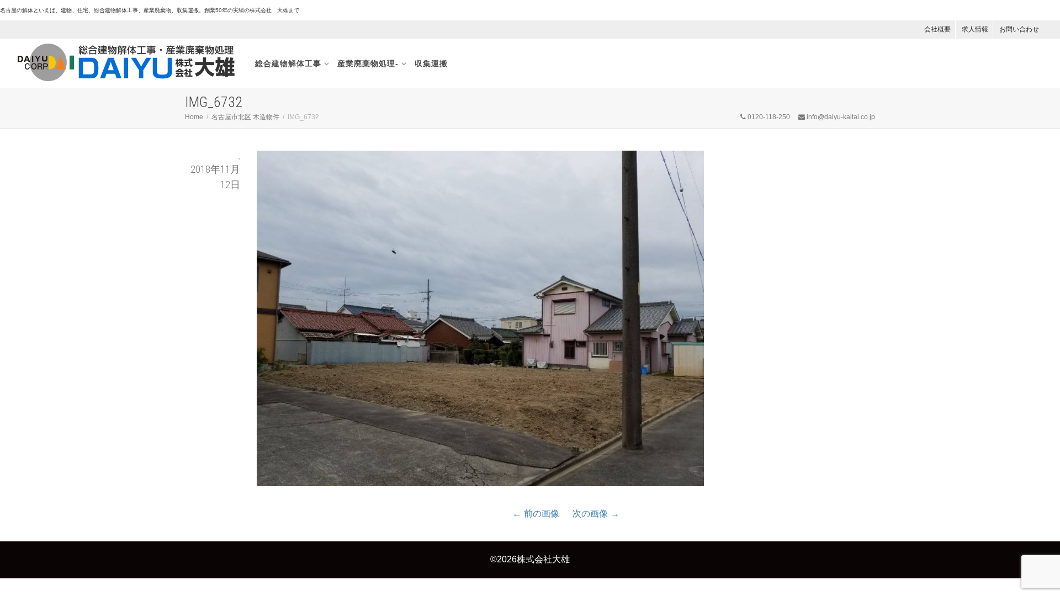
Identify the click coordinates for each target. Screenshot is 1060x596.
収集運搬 (431, 63)
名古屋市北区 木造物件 (245, 117)
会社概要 (937, 29)
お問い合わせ (1019, 29)
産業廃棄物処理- (368, 63)
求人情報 (975, 29)
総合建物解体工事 (288, 63)
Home (194, 117)
